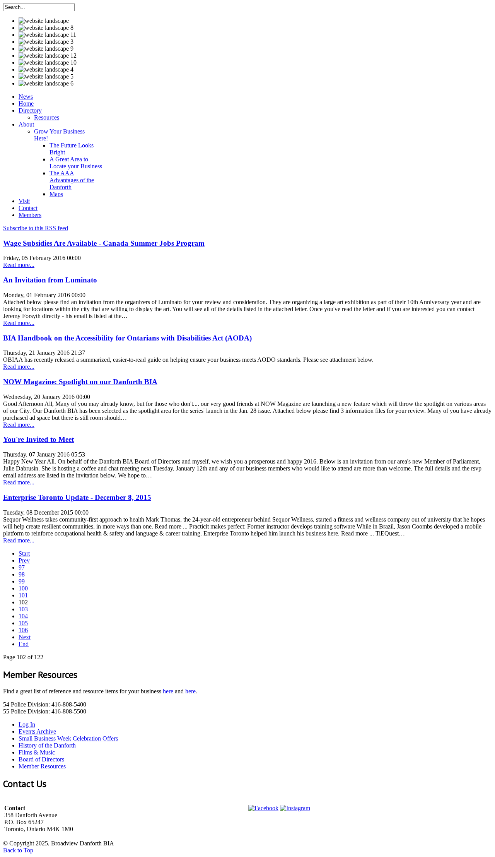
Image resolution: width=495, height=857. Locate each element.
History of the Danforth (47, 745)
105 (23, 623)
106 (23, 630)
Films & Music (37, 752)
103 (23, 609)
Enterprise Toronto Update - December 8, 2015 (77, 497)
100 (23, 588)
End (24, 644)
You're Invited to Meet (38, 439)
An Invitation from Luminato (50, 280)
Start (24, 553)
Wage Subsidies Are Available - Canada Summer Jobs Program (104, 243)
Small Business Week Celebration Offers (68, 738)
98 (22, 574)
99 (22, 581)
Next (25, 637)
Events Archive (37, 731)
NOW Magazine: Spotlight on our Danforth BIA (80, 382)
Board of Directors (41, 759)
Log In (27, 724)
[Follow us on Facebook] (263, 808)
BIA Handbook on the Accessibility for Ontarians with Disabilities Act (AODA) (127, 338)
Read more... (18, 265)
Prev (24, 560)
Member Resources (42, 766)
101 (23, 595)
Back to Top (18, 850)
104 (23, 616)
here (168, 691)
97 (22, 567)
